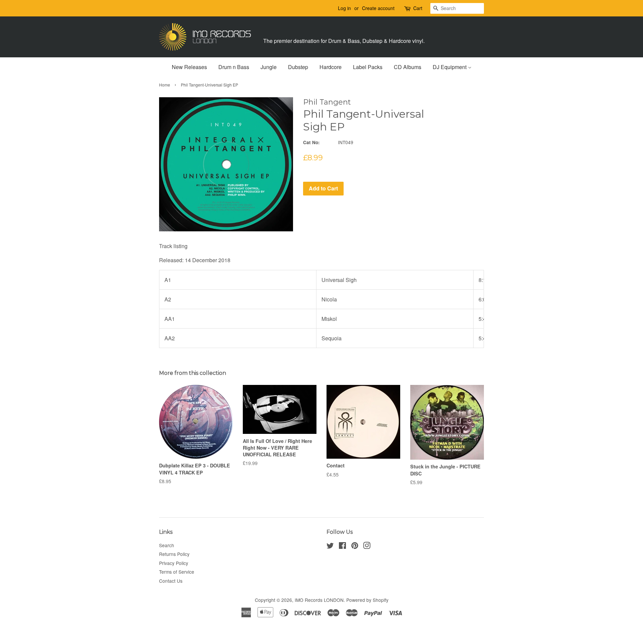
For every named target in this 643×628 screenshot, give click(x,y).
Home (164, 85)
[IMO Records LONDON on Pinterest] (354, 546)
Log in (344, 8)
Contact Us (171, 580)
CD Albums (407, 67)
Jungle (269, 67)
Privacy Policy (173, 563)
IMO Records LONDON (319, 599)
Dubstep (298, 67)
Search (166, 545)
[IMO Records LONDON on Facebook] (342, 546)
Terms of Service (176, 571)
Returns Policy (174, 554)
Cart (417, 8)
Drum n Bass (233, 67)
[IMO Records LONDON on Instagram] (366, 546)
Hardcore (330, 67)
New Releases (189, 67)
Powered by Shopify (367, 599)
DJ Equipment (450, 67)
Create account (378, 8)
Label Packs (367, 67)
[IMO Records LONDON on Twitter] (330, 546)
